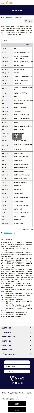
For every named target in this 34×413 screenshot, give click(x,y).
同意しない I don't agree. (17, 409)
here (5, 399)
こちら (8, 394)
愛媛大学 (10, 17)
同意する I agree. (17, 404)
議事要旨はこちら (8, 233)
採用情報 (10, 371)
